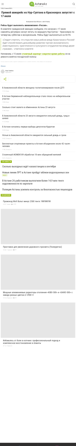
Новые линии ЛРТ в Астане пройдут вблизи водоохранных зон (35, 172)
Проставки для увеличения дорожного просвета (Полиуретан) (32, 247)
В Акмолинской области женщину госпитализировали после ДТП (33, 87)
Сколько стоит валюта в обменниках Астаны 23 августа (28, 107)
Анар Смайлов (9, 71)
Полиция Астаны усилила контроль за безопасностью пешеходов (37, 189)
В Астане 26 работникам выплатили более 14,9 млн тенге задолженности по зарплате (33, 182)
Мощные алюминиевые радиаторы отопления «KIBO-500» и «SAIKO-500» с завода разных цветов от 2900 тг (38, 293)
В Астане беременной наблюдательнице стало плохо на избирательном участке (36, 97)
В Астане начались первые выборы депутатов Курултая (28, 126)
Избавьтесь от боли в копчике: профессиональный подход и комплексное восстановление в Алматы (31, 341)
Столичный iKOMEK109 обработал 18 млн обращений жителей (31, 154)
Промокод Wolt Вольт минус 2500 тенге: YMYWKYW (27, 201)
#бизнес (3, 66)
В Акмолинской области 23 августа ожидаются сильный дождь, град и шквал (35, 117)
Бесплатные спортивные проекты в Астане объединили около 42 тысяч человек (36, 145)
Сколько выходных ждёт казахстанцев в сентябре (29, 166)
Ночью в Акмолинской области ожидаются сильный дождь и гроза (34, 135)
